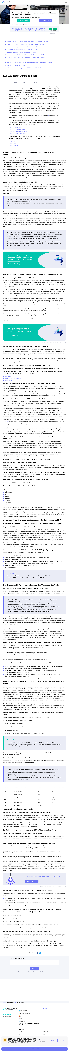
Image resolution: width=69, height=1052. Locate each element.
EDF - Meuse (13, 141)
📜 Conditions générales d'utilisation (25, 1011)
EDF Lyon (20, 1031)
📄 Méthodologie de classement (25, 1013)
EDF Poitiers (21, 1034)
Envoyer (34, 968)
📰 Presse (21, 1018)
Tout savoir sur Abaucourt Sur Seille (16, 65)
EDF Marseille (45, 1031)
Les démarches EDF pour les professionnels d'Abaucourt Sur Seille (25, 60)
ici (48, 115)
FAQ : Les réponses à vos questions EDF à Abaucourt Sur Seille (24, 68)
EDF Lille (20, 1033)
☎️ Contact (21, 1016)
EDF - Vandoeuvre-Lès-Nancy (13, 378)
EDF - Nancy (8, 376)
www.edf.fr (6, 421)
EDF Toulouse (45, 1034)
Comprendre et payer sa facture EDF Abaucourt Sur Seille (22, 49)
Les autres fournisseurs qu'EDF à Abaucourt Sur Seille (21, 52)
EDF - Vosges (14, 143)
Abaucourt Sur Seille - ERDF (17, 133)
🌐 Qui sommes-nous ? (23, 1010)
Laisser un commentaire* (17, 958)
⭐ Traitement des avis (23, 1015)
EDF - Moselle (14, 145)
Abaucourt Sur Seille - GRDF (18, 127)
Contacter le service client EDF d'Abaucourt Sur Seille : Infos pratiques (26, 57)
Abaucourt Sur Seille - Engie (17, 129)
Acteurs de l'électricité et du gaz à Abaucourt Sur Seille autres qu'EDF (25, 55)
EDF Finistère (21, 1045)
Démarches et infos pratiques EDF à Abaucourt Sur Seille (22, 47)
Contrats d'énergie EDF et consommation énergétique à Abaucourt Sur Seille (27, 41)
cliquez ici (49, 971)
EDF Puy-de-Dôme (46, 1045)
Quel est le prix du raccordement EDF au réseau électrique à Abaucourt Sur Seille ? (29, 62)
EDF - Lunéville (9, 380)
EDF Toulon (45, 1033)
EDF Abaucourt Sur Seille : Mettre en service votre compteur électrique (26, 44)
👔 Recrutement (22, 1021)
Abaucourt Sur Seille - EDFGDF (18, 131)
